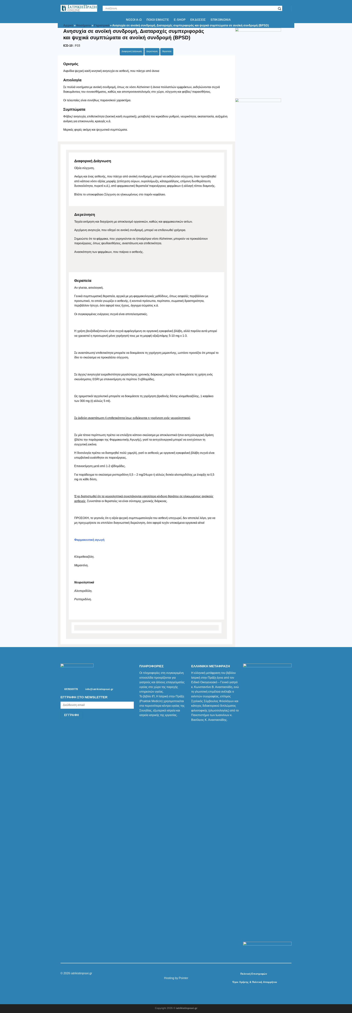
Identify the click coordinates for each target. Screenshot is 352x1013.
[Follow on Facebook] (169, 973)
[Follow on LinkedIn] (182, 973)
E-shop (180, 19)
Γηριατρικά (101, 25)
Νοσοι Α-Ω (134, 19)
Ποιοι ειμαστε (157, 19)
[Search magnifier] (279, 9)
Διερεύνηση (152, 51)
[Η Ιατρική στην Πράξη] (78, 8)
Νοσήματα (83, 25)
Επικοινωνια (221, 19)
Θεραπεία (166, 51)
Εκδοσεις (198, 19)
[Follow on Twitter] (178, 973)
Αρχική (68, 25)
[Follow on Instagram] (173, 973)
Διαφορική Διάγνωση (132, 51)
